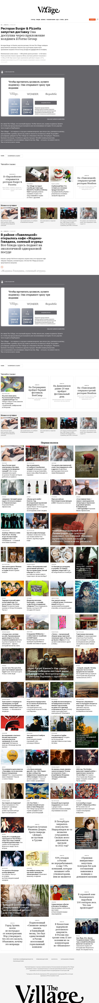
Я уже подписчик (9, 71)
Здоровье (54, 463)
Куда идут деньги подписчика (56, 119)
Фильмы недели (31, 564)
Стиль (62, 19)
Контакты (54, 959)
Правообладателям (42, 959)
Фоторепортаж (31, 666)
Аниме (77, 598)
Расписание (29, 733)
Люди (38, 19)
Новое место (12, 174)
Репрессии (4, 733)
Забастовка (29, 631)
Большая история (56, 528)
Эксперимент (30, 183)
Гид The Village (5, 393)
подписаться (45, 102)
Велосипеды (55, 699)
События (54, 902)
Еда (57, 19)
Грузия (28, 699)
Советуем (54, 564)
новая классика (6, 530)
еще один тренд (80, 733)
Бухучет (29, 496)
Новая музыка (79, 564)
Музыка (4, 598)
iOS (27, 49)
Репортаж (4, 463)
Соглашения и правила (67, 959)
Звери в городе (55, 598)
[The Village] (49, 11)
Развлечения (51, 19)
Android (33, 49)
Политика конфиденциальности (23, 959)
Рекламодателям (18, 961)
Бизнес (43, 19)
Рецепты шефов (55, 183)
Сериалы (4, 496)
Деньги (3, 767)
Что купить (54, 496)
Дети (66, 19)
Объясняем (78, 463)
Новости (6, 24)
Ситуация (29, 598)
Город (33, 19)
